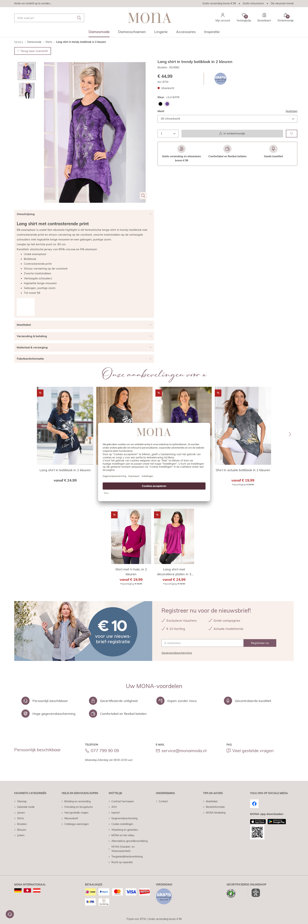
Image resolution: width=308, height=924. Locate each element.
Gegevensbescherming (176, 652)
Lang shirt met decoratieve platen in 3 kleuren (174, 571)
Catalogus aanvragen (76, 824)
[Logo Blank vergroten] (26, 307)
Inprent (115, 812)
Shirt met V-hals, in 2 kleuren (131, 571)
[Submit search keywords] (79, 18)
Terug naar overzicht (34, 51)
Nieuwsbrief (71, 818)
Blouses (21, 829)
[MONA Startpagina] (150, 17)
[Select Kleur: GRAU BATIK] (160, 104)
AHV (114, 807)
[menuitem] (99, 33)
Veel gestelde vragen (253, 750)
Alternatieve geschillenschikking (129, 841)
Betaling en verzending (77, 801)
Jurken (20, 835)
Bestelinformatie (215, 807)
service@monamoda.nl (184, 750)
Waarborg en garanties (124, 829)
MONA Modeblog (215, 812)
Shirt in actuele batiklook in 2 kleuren (243, 470)
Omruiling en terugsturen (78, 807)
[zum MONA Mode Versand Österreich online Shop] (36, 890)
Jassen (21, 812)
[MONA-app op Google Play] (277, 821)
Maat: (161, 111)
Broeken (22, 824)
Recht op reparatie (122, 862)
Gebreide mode (26, 807)
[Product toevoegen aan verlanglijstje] (291, 133)
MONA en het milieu (122, 835)
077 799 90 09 (105, 750)
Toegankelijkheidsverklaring (127, 856)
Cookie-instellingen (122, 824)
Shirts (20, 818)
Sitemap (22, 801)
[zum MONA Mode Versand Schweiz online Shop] (27, 890)
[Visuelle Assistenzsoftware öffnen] (254, 892)
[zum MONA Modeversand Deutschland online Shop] (18, 890)
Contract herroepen (122, 801)
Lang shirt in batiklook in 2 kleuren (65, 470)
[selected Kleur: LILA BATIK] (167, 104)
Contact (163, 801)
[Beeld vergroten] (143, 195)
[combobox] (49, 18)
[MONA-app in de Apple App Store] (258, 822)
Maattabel (291, 111)
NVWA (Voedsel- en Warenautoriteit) (123, 849)
